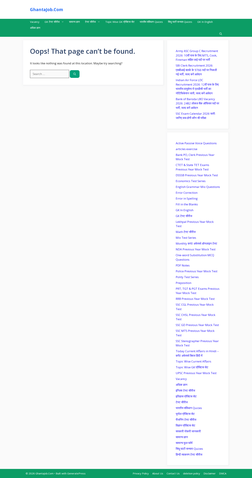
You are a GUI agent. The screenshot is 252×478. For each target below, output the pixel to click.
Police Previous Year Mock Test (196, 271)
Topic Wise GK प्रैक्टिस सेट (120, 21)
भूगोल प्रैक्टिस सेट (185, 414)
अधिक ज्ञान (35, 27)
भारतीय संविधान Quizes (151, 21)
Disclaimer (209, 473)
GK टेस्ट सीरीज (52, 21)
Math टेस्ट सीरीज (186, 232)
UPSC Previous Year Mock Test (196, 373)
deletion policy (191, 473)
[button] (221, 34)
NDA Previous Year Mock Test (195, 249)
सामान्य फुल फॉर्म (184, 443)
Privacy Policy (141, 473)
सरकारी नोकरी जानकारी (188, 431)
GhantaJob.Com (46, 9)
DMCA (222, 473)
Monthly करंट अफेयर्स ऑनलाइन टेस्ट (196, 243)
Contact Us (173, 473)
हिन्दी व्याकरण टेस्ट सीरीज (189, 454)
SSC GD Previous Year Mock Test (197, 325)
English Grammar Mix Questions (198, 187)
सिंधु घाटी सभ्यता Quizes (180, 21)
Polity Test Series (187, 277)
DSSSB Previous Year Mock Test (197, 175)
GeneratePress (76, 473)
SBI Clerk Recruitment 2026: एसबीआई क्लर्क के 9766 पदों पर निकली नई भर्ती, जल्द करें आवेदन (196, 69)
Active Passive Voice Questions (196, 143)
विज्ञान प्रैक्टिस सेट (185, 425)
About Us (157, 473)
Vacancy (34, 21)
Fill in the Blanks (187, 204)
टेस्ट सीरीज (90, 21)
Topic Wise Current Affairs (193, 361)
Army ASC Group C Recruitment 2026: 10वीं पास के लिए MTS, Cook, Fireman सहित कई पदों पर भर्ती (197, 55)
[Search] (75, 74)
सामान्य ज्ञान (74, 21)
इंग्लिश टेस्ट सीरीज (185, 390)
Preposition (183, 283)
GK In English (205, 21)
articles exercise (186, 149)
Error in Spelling (187, 198)
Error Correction (186, 193)
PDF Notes (183, 265)
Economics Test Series (191, 181)
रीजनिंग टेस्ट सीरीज (186, 420)
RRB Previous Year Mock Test (195, 299)
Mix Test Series (186, 238)
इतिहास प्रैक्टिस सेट (186, 396)
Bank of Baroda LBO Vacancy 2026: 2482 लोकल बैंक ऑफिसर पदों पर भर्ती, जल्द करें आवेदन (197, 103)
